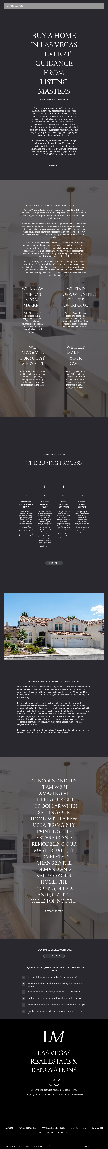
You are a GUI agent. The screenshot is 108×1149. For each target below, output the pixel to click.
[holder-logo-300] (15, 6)
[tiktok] (59, 1080)
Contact (63, 1132)
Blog (50, 1132)
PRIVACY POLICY (88, 1145)
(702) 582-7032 (36, 1094)
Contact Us (54, 165)
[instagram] (54, 1080)
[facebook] (49, 1080)
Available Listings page (57, 151)
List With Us (60, 1094)
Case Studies (28, 1128)
